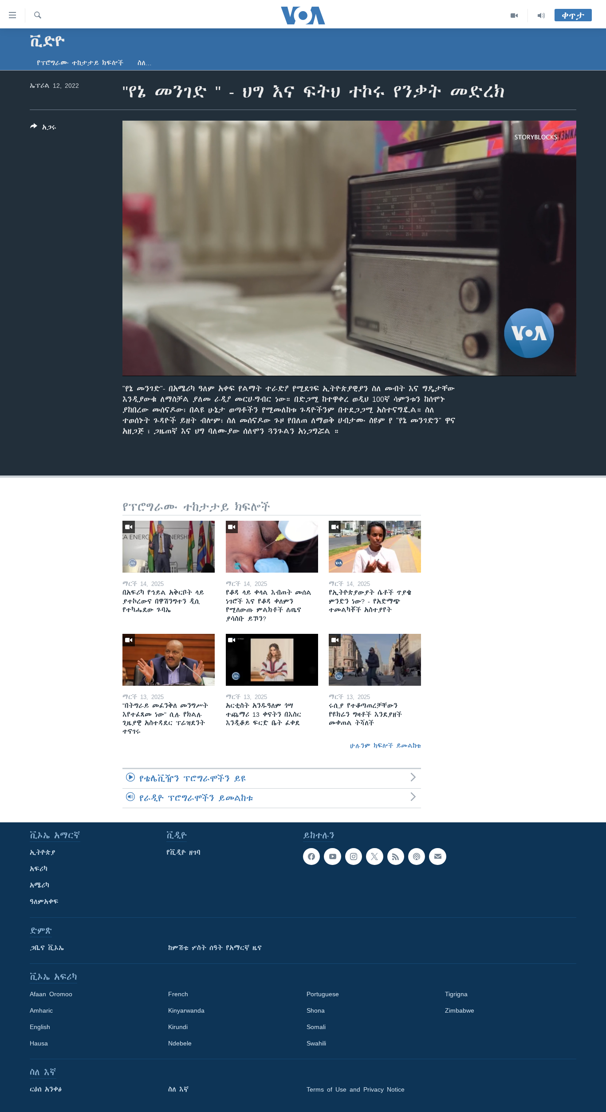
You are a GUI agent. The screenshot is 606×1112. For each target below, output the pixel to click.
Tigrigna (456, 994)
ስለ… (145, 63)
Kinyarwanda (186, 1010)
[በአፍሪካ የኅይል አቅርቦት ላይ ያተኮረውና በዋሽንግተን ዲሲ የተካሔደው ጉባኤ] (168, 547)
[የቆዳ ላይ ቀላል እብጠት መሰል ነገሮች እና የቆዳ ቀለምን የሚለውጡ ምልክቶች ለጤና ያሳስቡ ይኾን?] (272, 547)
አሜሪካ (39, 885)
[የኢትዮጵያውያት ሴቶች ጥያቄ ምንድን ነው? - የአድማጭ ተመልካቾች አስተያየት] (375, 547)
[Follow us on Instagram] (353, 856)
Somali (316, 1027)
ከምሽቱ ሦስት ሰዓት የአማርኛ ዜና (215, 948)
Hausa (39, 1043)
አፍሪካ (38, 869)
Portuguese (323, 994)
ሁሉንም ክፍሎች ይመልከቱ (385, 745)
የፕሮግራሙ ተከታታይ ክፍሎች (80, 63)
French (178, 994)
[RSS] (395, 856)
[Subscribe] (437, 856)
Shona (316, 1010)
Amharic (41, 1010)
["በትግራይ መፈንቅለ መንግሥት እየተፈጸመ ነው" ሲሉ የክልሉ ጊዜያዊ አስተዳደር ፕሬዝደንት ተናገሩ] (168, 660)
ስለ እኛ (178, 1089)
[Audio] (541, 15)
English (40, 1027)
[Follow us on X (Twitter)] (374, 856)
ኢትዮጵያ (42, 853)
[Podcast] (416, 856)
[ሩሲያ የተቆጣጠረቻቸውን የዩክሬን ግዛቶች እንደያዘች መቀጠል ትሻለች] (375, 660)
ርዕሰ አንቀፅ (46, 1089)
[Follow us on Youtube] (332, 856)
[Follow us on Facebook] (311, 856)
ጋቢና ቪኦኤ (47, 948)
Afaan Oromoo (51, 994)
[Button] (43, 129)
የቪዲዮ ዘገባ (183, 853)
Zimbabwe (459, 1010)
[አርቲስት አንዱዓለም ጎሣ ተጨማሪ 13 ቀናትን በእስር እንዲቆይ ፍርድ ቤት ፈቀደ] (272, 660)
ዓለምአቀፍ (44, 902)
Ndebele (180, 1043)
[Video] (514, 15)
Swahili (316, 1043)
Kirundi (178, 1027)
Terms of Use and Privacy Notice (356, 1089)
